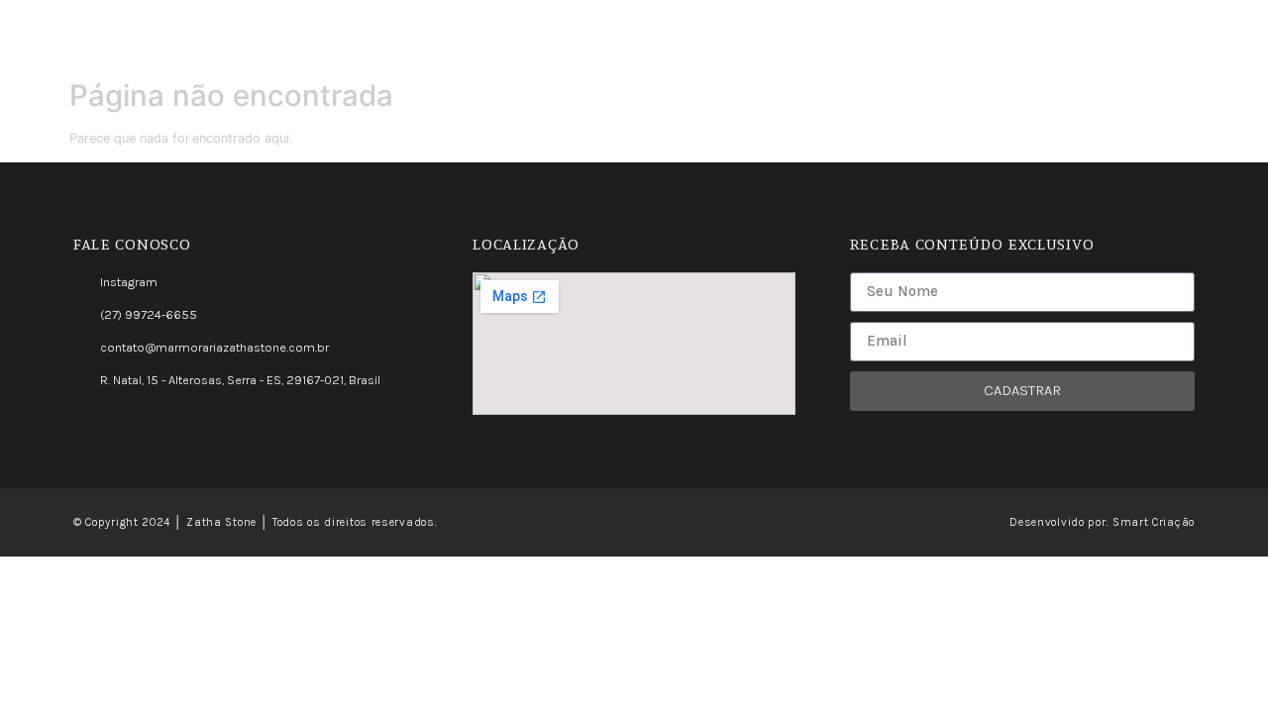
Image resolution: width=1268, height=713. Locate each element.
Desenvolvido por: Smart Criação (1102, 522)
